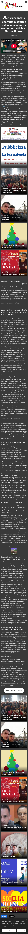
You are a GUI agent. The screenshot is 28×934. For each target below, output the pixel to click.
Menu (26, 1)
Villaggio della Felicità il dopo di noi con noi (13, 106)
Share (4, 916)
